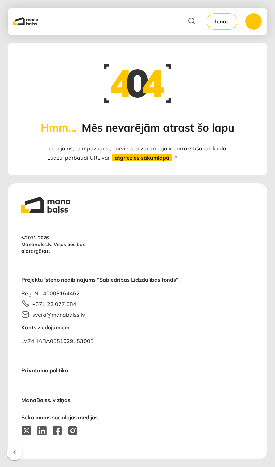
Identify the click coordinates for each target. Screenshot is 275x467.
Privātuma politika (44, 370)
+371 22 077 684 (54, 304)
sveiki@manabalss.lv (58, 314)
